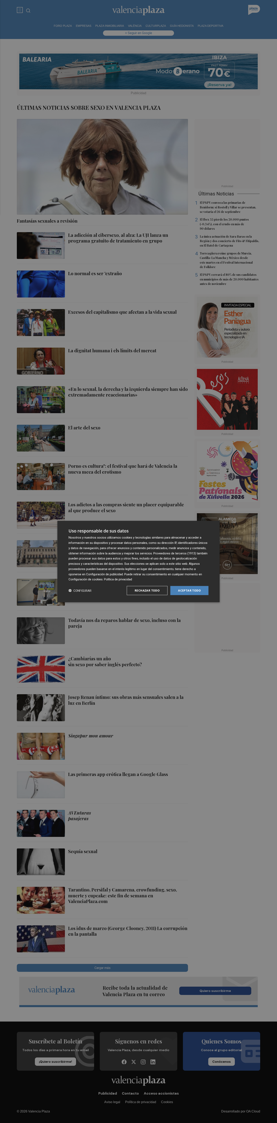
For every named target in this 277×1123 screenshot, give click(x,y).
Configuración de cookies (86, 579)
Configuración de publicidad (104, 574)
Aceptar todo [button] (189, 590)
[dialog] (138, 561)
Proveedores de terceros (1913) (174, 553)
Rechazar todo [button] (147, 590)
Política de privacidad (118, 579)
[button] (80, 590)
